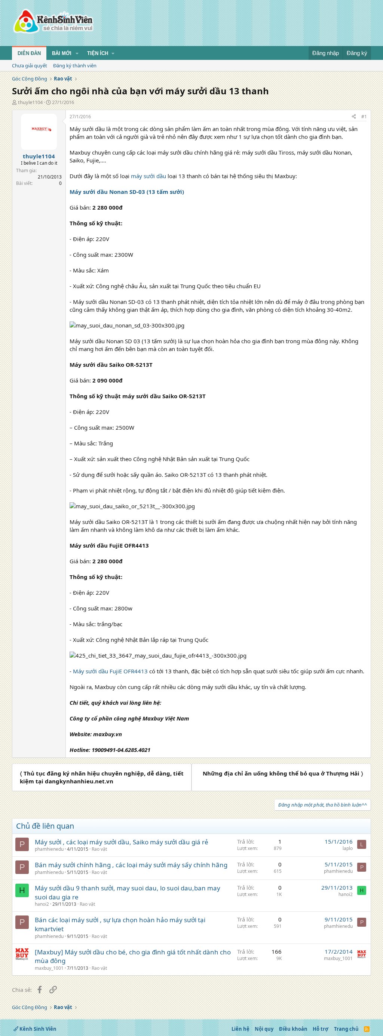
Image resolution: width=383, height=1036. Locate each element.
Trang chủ (346, 1029)
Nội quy (264, 1029)
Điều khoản (293, 1029)
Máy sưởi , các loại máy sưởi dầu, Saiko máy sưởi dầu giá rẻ (121, 842)
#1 (364, 116)
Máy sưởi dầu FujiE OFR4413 (110, 671)
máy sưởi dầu (148, 176)
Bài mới (61, 53)
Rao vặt (99, 849)
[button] (77, 53)
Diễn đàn (29, 53)
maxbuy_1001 (49, 968)
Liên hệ (240, 1029)
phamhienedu (49, 849)
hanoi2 (42, 904)
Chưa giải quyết (29, 65)
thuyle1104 (30, 102)
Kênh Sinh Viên (37, 1029)
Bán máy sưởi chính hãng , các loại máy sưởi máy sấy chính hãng (131, 864)
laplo (348, 848)
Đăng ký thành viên (74, 65)
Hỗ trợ (320, 1029)
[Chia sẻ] (354, 117)
